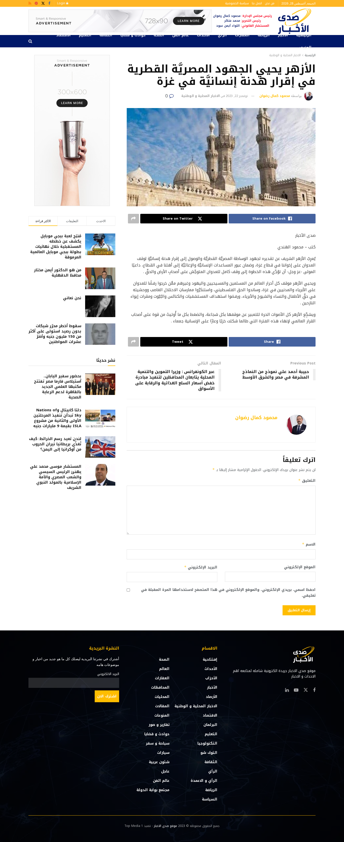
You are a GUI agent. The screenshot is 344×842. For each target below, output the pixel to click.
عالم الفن (180, 35)
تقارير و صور (159, 724)
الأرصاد (211, 696)
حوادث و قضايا (133, 35)
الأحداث (203, 35)
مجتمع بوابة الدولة (152, 790)
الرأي (222, 35)
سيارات (163, 752)
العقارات (242, 35)
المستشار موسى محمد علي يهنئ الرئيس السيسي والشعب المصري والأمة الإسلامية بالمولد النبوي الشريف (55, 477)
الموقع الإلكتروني (300, 567)
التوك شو (208, 752)
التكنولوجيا (207, 743)
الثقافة (105, 35)
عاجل (165, 771)
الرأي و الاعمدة (204, 780)
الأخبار (283, 35)
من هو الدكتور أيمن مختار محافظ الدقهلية (57, 272)
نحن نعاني (72, 297)
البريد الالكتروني (108, 674)
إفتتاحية (210, 659)
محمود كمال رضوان (274, 96)
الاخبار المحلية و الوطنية (285, 55)
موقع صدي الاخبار (165, 826)
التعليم (85, 35)
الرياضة (264, 35)
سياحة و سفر (157, 743)
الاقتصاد (63, 35)
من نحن (269, 3)
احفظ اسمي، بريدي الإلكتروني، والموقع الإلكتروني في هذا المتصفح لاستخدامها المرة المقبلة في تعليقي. (228, 592)
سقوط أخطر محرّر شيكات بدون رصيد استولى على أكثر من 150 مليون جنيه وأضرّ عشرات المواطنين (54, 333)
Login (61, 3)
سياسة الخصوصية (237, 3)
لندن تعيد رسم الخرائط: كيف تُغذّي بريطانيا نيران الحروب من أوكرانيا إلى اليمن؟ (55, 444)
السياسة (209, 799)
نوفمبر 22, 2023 (237, 96)
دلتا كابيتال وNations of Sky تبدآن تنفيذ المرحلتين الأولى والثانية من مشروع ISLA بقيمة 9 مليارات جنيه (57, 418)
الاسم (309, 544)
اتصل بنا (257, 3)
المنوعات (161, 715)
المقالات (162, 706)
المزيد (306, 47)
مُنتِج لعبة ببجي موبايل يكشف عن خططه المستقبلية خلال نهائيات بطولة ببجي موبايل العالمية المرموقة (55, 246)
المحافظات (160, 687)
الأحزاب (211, 678)
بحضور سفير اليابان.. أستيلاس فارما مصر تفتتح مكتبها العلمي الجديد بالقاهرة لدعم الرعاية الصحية (57, 387)
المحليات (162, 696)
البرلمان (210, 724)
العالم (164, 668)
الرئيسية (304, 35)
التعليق (307, 481)
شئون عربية (159, 762)
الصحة (159, 35)
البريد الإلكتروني (200, 567)
